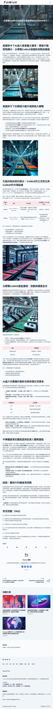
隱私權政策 (43, 706)
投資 (13, 664)
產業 (29, 664)
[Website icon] (25, 567)
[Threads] (36, 547)
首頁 (3, 664)
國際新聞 (21, 664)
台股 (34, 24)
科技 (10, 664)
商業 (7, 664)
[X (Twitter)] (17, 547)
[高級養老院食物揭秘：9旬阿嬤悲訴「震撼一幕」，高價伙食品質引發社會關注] (39, 601)
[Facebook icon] (22, 567)
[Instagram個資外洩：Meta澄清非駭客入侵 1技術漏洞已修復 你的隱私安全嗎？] (14, 623)
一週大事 (33, 664)
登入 (10, 647)
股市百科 (5, 686)
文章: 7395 (26, 569)
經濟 (17, 664)
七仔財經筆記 (6, 684)
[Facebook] (7, 547)
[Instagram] (5, 659)
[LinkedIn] (26, 547)
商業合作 (48, 706)
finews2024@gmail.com (13, 699)
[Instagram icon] (31, 567)
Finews (14, 706)
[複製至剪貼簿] (45, 547)
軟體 (25, 664)
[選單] (49, 2)
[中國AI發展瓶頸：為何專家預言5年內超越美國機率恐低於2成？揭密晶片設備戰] (14, 601)
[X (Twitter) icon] (28, 567)
